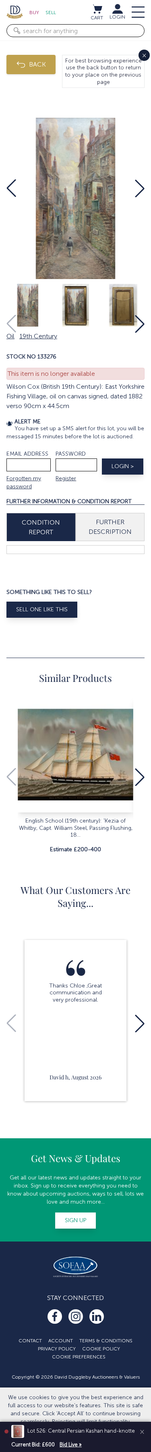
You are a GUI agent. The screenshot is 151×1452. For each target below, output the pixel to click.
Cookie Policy (101, 1349)
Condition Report (41, 527)
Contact (30, 1341)
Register (66, 478)
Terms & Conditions (105, 1341)
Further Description (110, 527)
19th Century (38, 336)
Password (71, 454)
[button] (11, 188)
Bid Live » (71, 1445)
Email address (27, 454)
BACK (37, 64)
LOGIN (117, 17)
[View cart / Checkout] (97, 9)
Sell (51, 12)
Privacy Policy (57, 1349)
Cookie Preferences (78, 1357)
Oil (10, 336)
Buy (34, 12)
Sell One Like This (42, 609)
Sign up (75, 1220)
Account (60, 1341)
